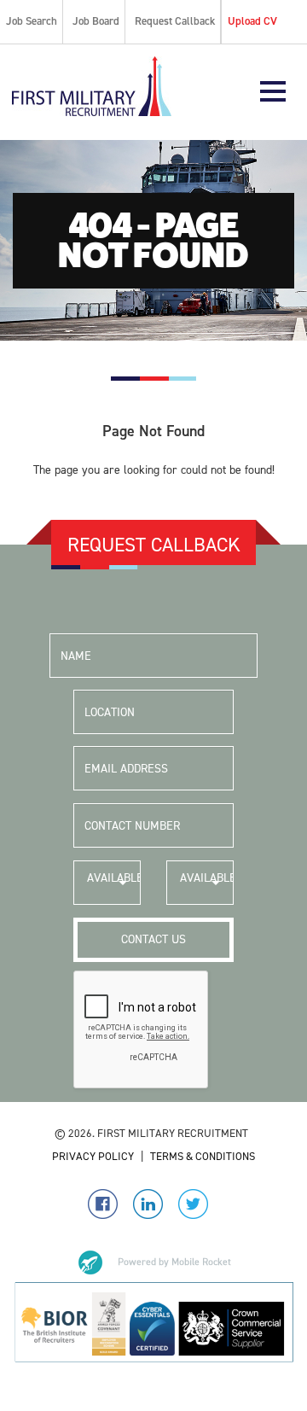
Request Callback (175, 21)
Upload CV (252, 21)
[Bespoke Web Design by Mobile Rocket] (153, 1262)
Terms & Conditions (202, 1156)
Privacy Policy (93, 1156)
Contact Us (153, 939)
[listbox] (107, 882)
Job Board (95, 21)
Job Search (31, 21)
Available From (114, 887)
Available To (207, 887)
